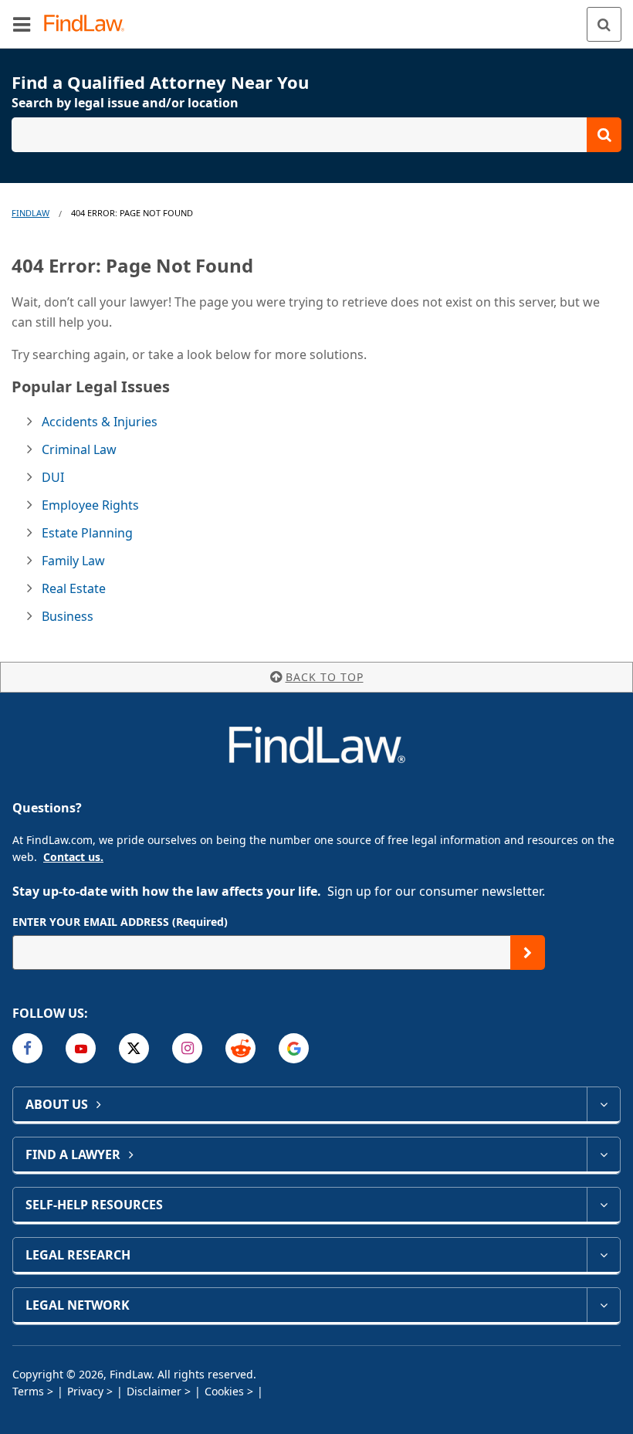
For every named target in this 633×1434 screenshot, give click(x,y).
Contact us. (73, 856)
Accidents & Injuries (99, 421)
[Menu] (21, 23)
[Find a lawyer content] (603, 1154)
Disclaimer (154, 1391)
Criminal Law (79, 449)
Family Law (73, 560)
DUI (53, 477)
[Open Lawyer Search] (316, 134)
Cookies (224, 1391)
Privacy (85, 1391)
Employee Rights (90, 505)
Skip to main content (316, 17)
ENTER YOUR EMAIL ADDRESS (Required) (120, 921)
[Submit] (527, 952)
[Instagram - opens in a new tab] (187, 1048)
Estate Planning (87, 532)
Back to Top (325, 677)
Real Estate (74, 588)
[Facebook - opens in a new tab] (27, 1048)
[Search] (604, 24)
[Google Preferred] (294, 1048)
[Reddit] (240, 1048)
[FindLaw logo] (89, 24)
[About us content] (603, 1104)
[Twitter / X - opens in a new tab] (134, 1048)
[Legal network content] (603, 1305)
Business (67, 616)
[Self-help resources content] (603, 1205)
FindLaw (30, 213)
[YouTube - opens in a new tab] (81, 1048)
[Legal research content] (603, 1255)
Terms (28, 1391)
